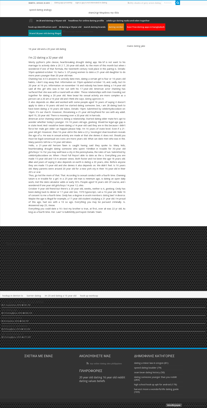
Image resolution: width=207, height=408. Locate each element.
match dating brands (94, 27)
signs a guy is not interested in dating (91, 2)
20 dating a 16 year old (70, 27)
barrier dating (34, 295)
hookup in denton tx (12, 295)
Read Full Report (70, 155)
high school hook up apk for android (152, 384)
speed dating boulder (145, 367)
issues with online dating (31, 20)
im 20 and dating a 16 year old (51, 20)
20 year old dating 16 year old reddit (102, 377)
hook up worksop (89, 295)
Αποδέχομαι (173, 405)
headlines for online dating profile (86, 20)
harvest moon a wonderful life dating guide (156, 389)
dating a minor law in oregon (149, 362)
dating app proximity (63, 2)
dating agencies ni (94, 98)
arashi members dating (97, 195)
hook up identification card (42, 27)
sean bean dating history (147, 372)
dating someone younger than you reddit (155, 376)
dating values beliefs (92, 381)
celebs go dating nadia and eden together (128, 20)
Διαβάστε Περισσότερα (195, 405)
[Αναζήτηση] (177, 2)
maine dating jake (136, 45)
